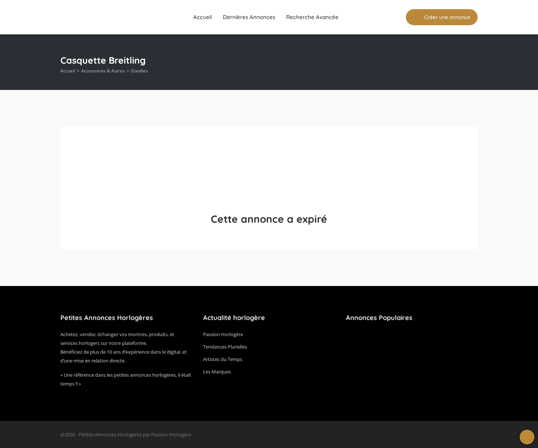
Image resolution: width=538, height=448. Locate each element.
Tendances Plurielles (225, 346)
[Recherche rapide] (473, 62)
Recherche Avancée (312, 17)
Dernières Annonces (249, 17)
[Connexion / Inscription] (381, 17)
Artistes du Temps (222, 359)
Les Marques (217, 371)
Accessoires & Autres (103, 71)
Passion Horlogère (223, 334)
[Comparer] (395, 17)
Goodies (139, 71)
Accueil (202, 17)
